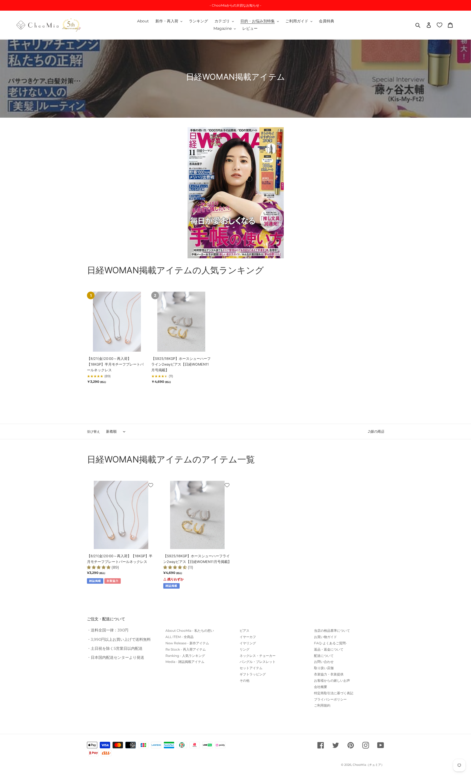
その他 (244, 680)
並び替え (93, 431)
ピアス (244, 630)
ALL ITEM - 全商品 (179, 637)
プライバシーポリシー (330, 699)
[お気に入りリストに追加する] (150, 485)
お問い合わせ (324, 662)
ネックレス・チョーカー (258, 656)
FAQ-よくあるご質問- (330, 643)
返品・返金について (328, 649)
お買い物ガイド (325, 637)
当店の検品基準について (332, 630)
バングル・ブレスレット (258, 662)
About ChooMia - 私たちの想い (189, 630)
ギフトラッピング (253, 674)
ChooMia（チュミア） (368, 765)
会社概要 (320, 687)
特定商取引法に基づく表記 (333, 693)
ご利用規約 (322, 705)
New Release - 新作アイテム (187, 643)
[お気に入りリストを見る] (439, 24)
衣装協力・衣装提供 (328, 674)
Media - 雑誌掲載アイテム (184, 662)
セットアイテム (251, 668)
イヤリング (248, 643)
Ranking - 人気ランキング (185, 656)
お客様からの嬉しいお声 (332, 680)
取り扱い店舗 (324, 668)
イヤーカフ (248, 637)
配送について (324, 656)
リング (244, 649)
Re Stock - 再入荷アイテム (185, 649)
